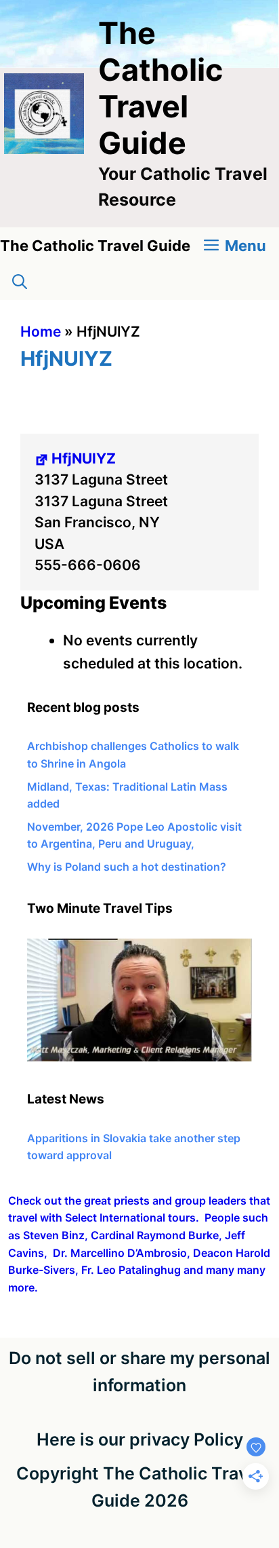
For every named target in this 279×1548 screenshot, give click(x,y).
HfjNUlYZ (83, 458)
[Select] (139, 1057)
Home (40, 331)
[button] (19, 282)
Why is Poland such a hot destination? (126, 866)
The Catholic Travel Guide (160, 88)
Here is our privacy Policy (140, 1439)
